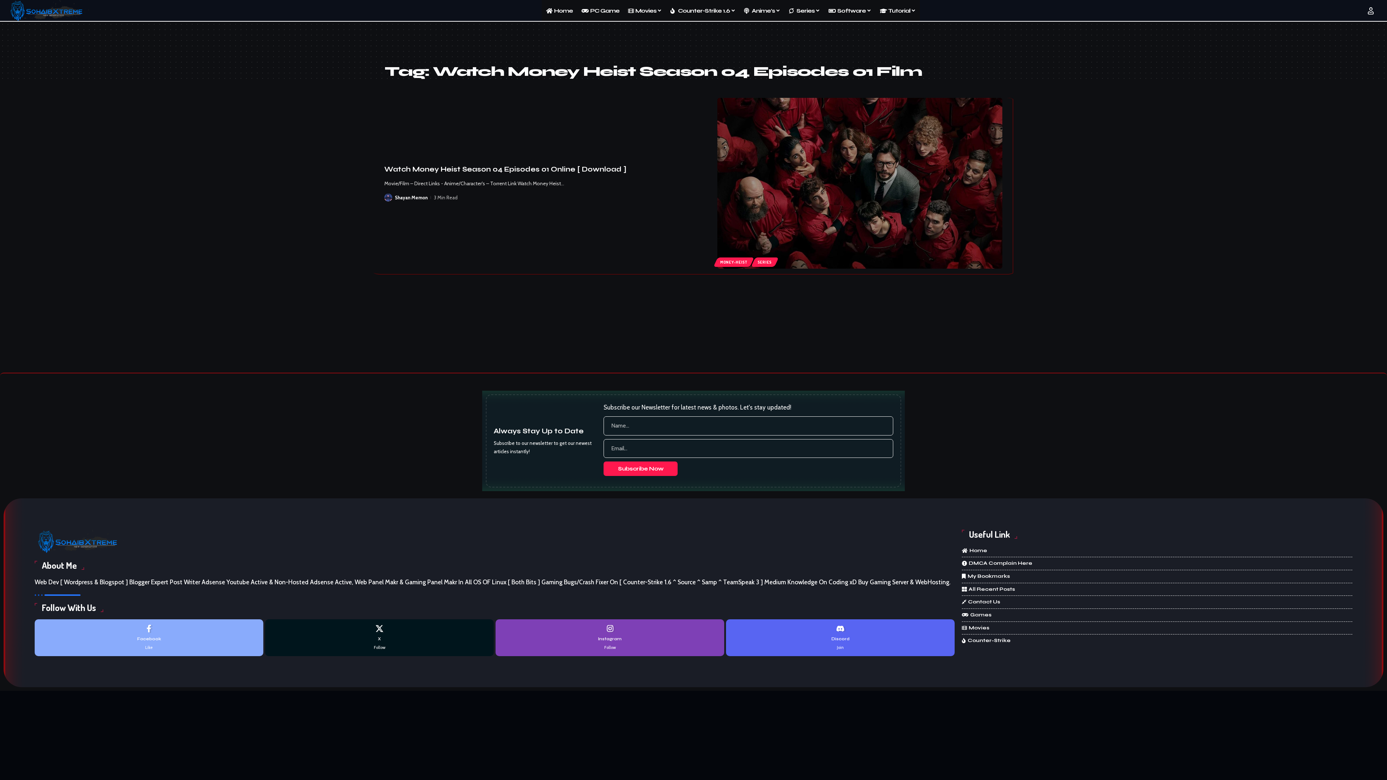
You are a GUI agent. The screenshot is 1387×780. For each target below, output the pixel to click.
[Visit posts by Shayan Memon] (388, 198)
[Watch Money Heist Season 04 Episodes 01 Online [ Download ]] (859, 183)
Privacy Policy (658, 768)
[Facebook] (149, 637)
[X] (379, 637)
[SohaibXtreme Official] (48, 11)
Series (765, 262)
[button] (804, 768)
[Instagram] (610, 637)
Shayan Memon (411, 197)
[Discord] (840, 637)
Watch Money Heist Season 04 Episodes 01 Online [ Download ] (505, 169)
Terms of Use (700, 768)
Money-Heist (733, 262)
